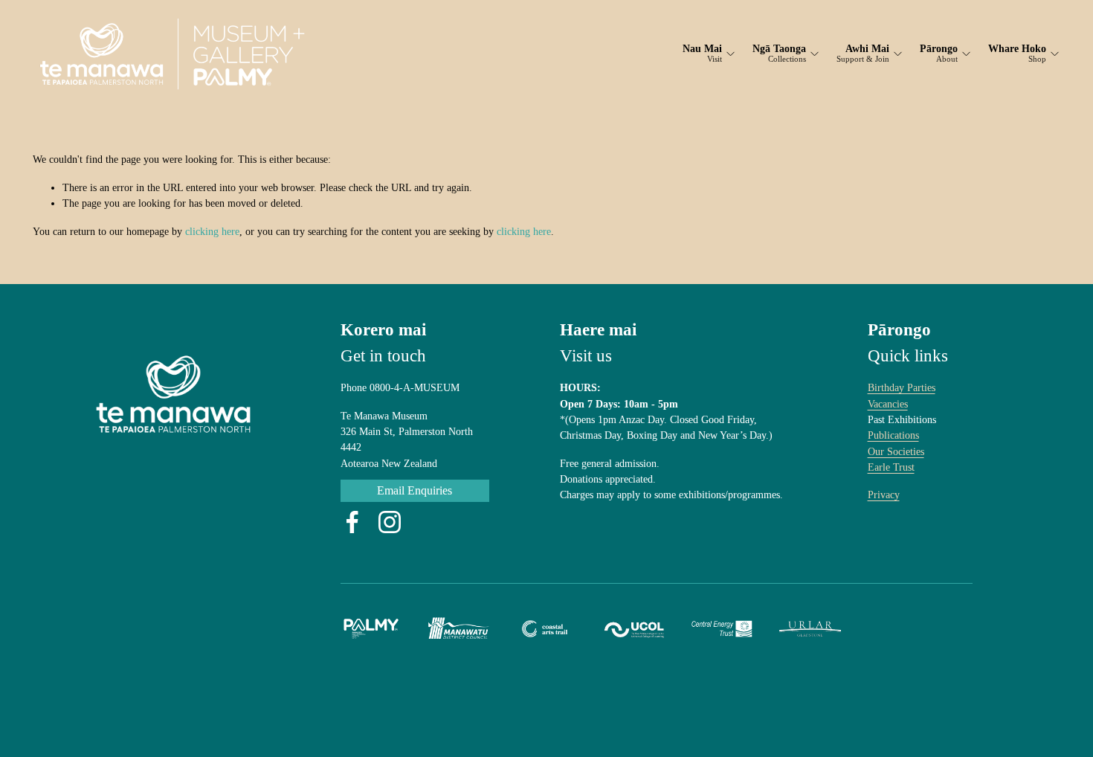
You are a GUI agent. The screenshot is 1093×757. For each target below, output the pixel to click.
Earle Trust (891, 467)
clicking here (212, 231)
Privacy (884, 494)
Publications (893, 435)
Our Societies (896, 451)
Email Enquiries (414, 490)
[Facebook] (352, 522)
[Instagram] (390, 522)
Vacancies (888, 404)
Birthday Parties (901, 387)
